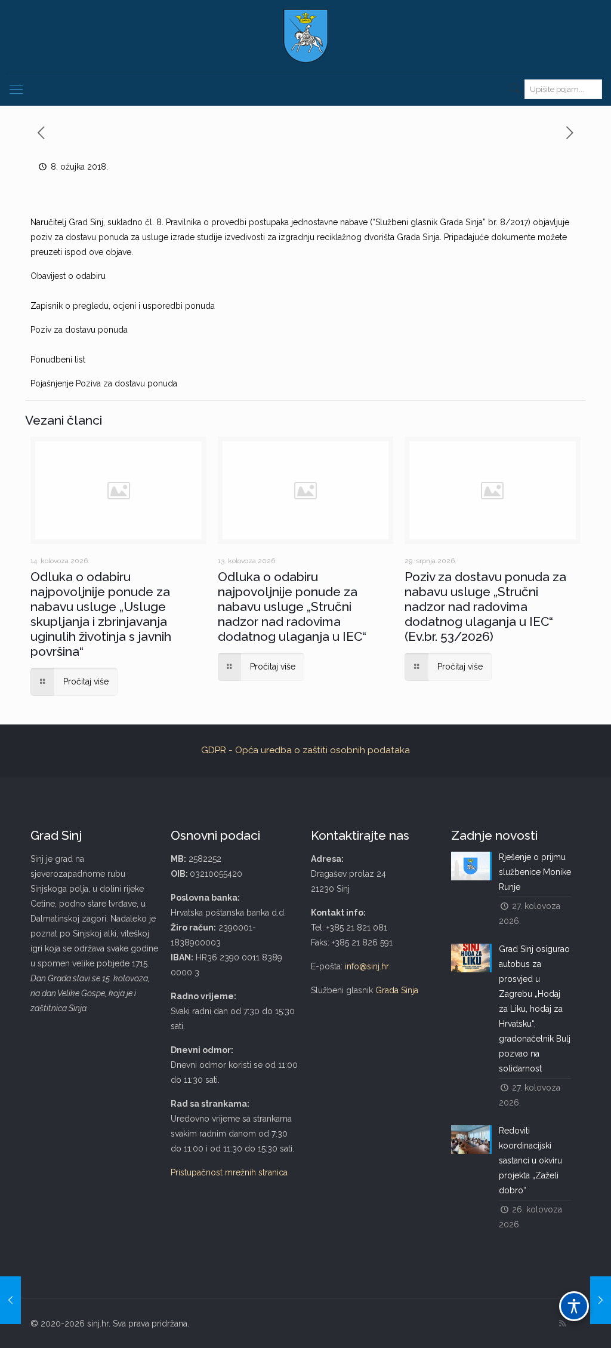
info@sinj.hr (367, 966)
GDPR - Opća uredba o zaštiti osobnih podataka (305, 750)
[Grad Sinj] (305, 36)
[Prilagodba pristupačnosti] (574, 1306)
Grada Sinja (396, 990)
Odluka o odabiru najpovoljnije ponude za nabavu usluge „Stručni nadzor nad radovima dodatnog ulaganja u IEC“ (292, 606)
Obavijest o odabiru (68, 276)
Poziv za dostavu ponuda (79, 329)
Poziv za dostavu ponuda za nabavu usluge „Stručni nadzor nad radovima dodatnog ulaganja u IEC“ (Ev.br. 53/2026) (485, 606)
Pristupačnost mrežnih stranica (229, 1172)
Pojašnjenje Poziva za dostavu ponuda (103, 383)
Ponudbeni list (57, 359)
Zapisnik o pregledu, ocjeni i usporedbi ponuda (122, 306)
